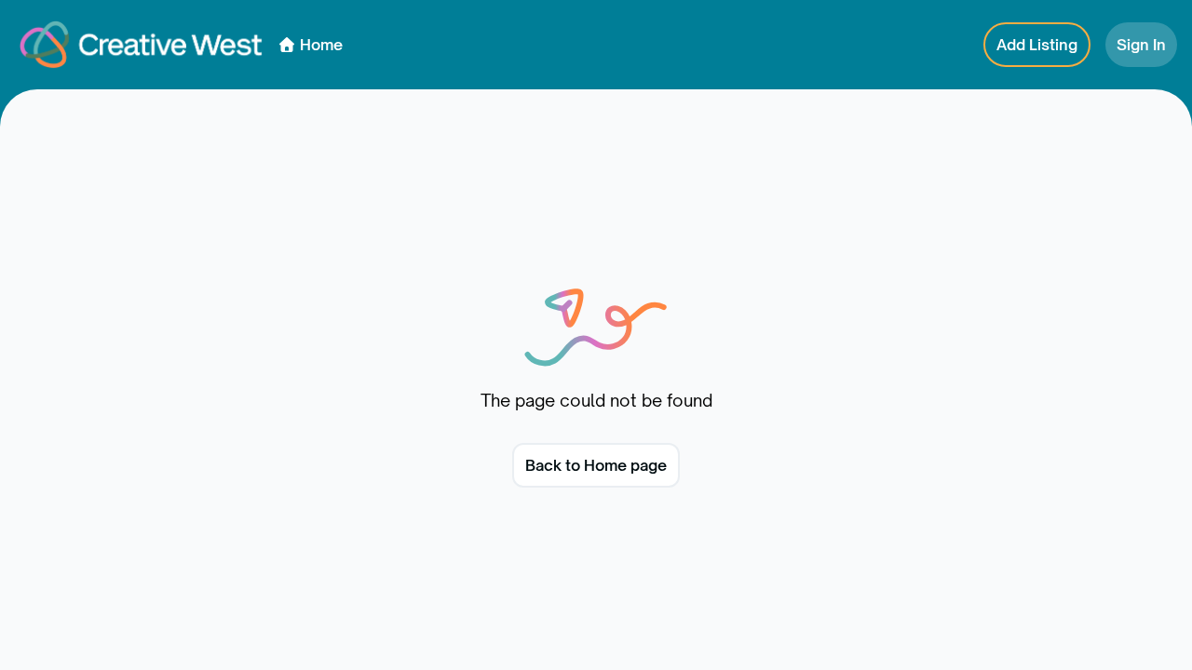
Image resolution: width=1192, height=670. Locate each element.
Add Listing (1036, 44)
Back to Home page (596, 465)
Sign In (1141, 44)
